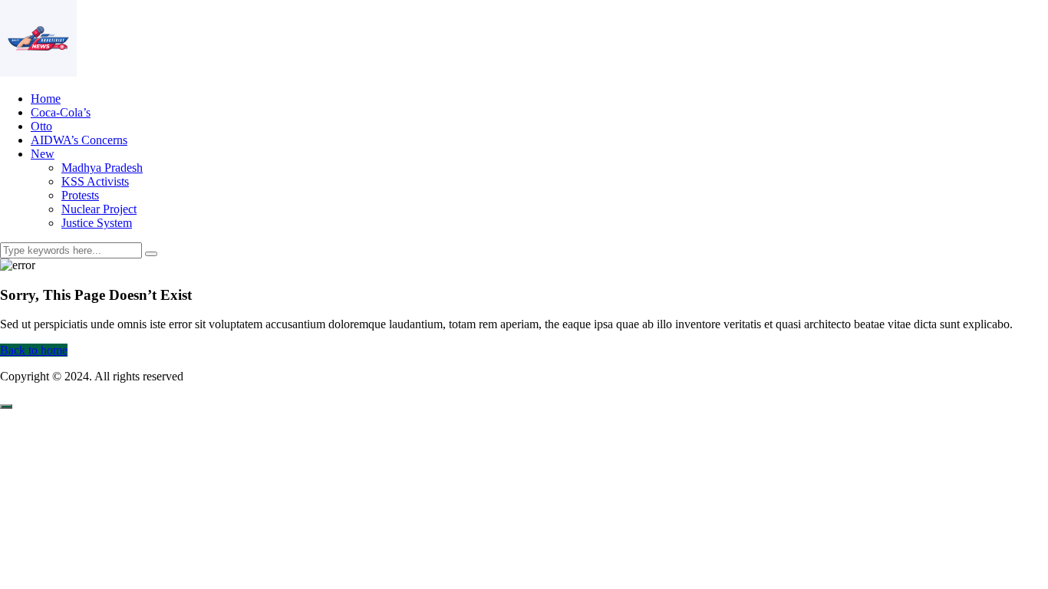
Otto (41, 126)
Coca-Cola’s (61, 112)
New (42, 153)
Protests (80, 195)
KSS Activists (95, 181)
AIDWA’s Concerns (79, 139)
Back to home (34, 350)
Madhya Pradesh (102, 167)
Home (46, 98)
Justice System (96, 222)
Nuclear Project (99, 209)
